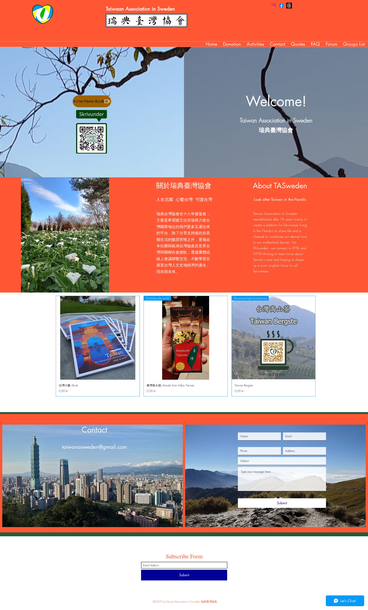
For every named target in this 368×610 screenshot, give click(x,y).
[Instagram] (274, 5)
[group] (185, 346)
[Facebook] (281, 5)
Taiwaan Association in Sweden (140, 9)
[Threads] (289, 5)
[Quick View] (98, 338)
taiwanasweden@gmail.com (94, 446)
